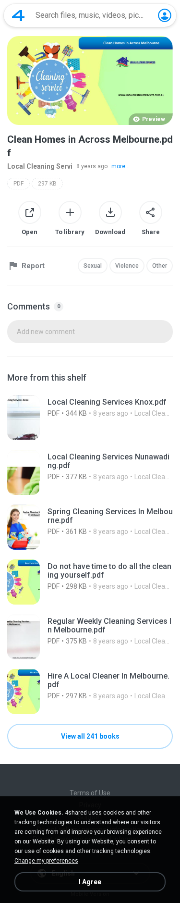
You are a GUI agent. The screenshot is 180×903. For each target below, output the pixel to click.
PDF (18, 183)
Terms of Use (90, 793)
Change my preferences (46, 860)
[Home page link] (18, 15)
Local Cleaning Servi (39, 166)
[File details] (90, 417)
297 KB (47, 183)
